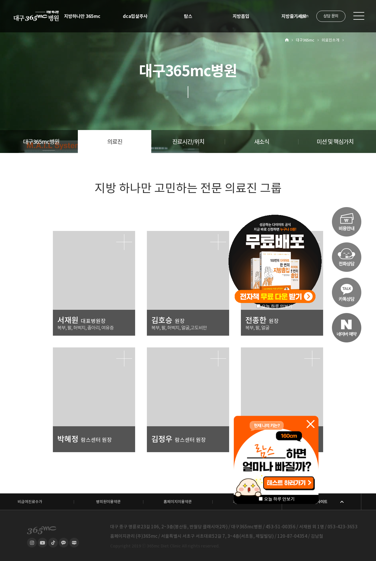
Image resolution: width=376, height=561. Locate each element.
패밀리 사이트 (317, 501)
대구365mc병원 (41, 142)
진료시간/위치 (188, 142)
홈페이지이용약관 (178, 501)
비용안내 (346, 222)
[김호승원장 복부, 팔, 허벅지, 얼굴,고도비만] (188, 233)
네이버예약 (346, 327)
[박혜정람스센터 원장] (94, 349)
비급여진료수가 (30, 501)
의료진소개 (330, 40)
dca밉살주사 (135, 16)
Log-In (302, 16)
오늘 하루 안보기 (279, 499)
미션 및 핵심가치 (335, 142)
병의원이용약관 (108, 501)
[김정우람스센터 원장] (188, 349)
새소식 (261, 142)
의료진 (114, 142)
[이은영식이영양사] (282, 349)
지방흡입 (241, 16)
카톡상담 (346, 292)
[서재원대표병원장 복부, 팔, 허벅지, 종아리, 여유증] (94, 233)
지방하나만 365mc (82, 16)
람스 (188, 16)
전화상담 (346, 257)
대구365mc (305, 40)
